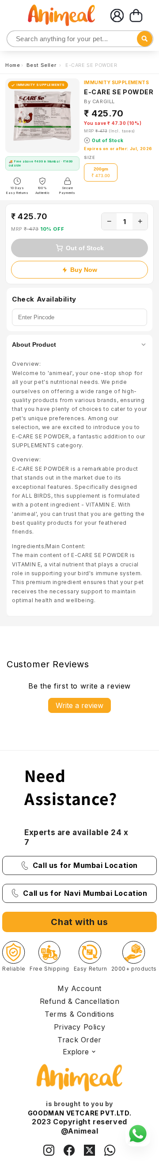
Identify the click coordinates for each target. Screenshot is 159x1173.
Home (12, 65)
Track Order (79, 1039)
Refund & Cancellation (80, 1001)
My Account (79, 988)
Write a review (79, 705)
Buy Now (83, 269)
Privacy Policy (79, 1026)
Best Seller (42, 65)
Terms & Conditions (79, 1014)
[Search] (14, 39)
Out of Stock (85, 248)
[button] (136, 15)
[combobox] (80, 38)
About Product (34, 344)
